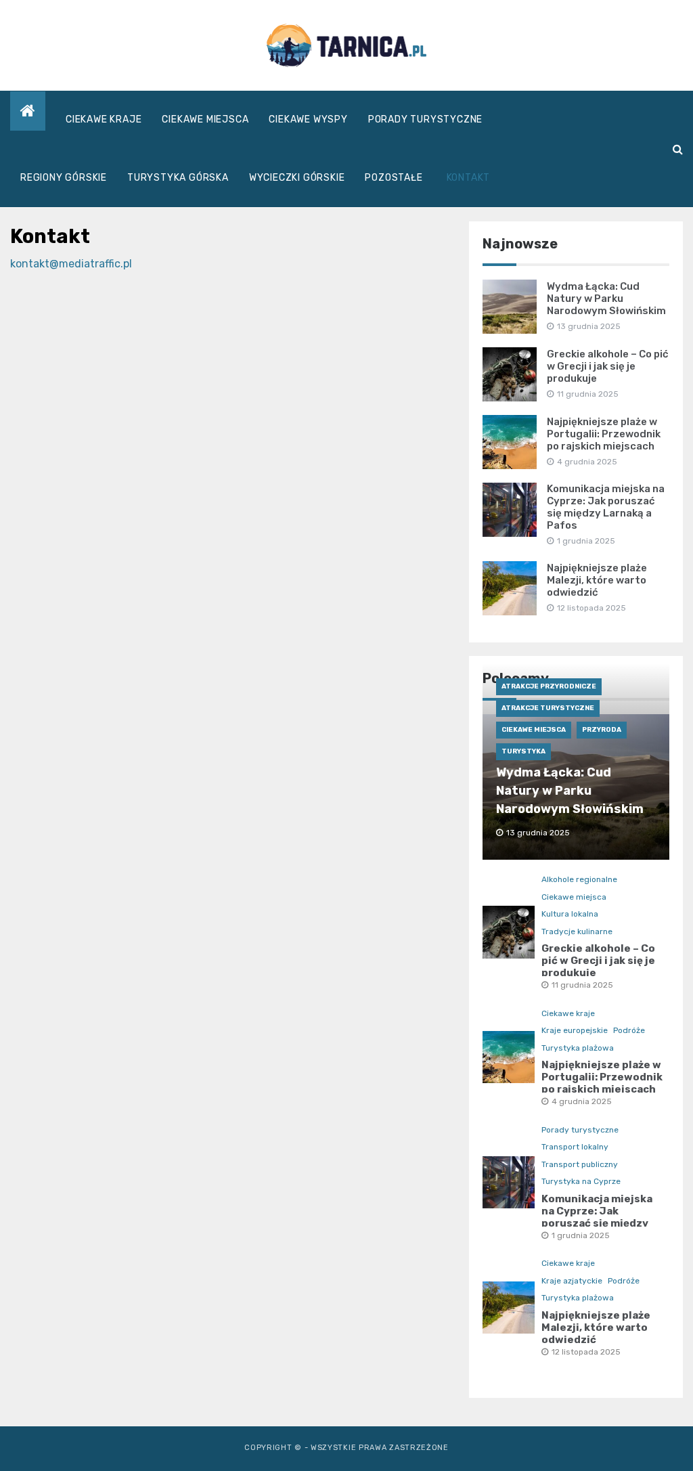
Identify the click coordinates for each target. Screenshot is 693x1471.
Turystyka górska (178, 177)
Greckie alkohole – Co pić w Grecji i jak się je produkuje (608, 366)
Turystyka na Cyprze (581, 1181)
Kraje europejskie (574, 1030)
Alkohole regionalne (579, 879)
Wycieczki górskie (297, 177)
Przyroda (601, 730)
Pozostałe (393, 177)
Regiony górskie (63, 177)
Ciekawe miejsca (205, 119)
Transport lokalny (574, 1146)
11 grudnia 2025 (582, 985)
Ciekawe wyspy (308, 119)
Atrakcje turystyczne (547, 708)
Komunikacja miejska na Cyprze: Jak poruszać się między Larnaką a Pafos (606, 507)
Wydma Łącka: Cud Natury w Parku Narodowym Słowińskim (606, 298)
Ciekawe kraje (103, 119)
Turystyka (523, 751)
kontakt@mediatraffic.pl (71, 263)
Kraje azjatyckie (571, 1281)
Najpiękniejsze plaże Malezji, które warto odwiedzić (597, 580)
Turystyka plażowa (577, 1048)
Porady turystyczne (425, 119)
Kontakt (469, 177)
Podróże (629, 1030)
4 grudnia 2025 (582, 1101)
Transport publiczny (579, 1164)
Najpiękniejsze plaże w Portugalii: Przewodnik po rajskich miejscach (604, 434)
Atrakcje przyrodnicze (548, 686)
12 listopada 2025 (586, 1352)
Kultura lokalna (569, 914)
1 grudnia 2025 (581, 1235)
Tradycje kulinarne (576, 931)
